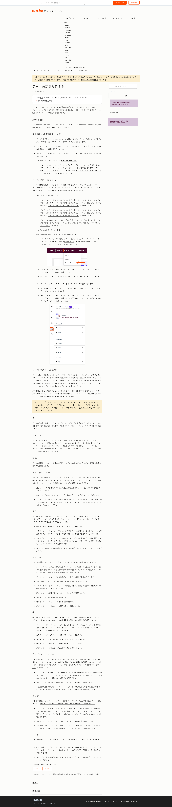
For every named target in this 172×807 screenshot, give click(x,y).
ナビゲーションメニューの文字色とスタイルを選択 (64, 672)
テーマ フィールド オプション (60, 142)
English (67, 62)
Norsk (66, 52)
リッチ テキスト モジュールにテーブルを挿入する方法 (53, 620)
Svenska (67, 42)
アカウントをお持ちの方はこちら (74, 67)
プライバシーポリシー (111, 801)
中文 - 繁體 (68, 47)
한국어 (67, 55)
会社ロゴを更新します (69, 160)
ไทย (66, 57)
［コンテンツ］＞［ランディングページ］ (63, 215)
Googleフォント (52, 480)
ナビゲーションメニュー (72, 708)
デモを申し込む (120, 3)
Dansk (66, 50)
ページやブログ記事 (57, 107)
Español (67, 25)
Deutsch (67, 27)
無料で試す (133, 3)
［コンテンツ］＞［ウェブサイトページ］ (63, 205)
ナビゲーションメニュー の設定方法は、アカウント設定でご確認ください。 (67, 662)
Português (68, 30)
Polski (66, 40)
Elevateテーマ (69, 241)
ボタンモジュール (63, 548)
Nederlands (68, 35)
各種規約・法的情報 (93, 801)
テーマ (34, 107)
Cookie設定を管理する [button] (129, 801)
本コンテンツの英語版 (89, 80)
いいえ (47, 769)
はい (37, 769)
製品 (41, 97)
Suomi (66, 45)
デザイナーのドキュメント (49, 396)
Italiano (67, 37)
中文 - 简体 (68, 60)
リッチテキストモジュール (75, 402)
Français (67, 32)
